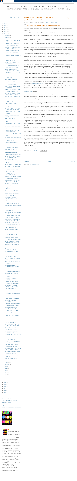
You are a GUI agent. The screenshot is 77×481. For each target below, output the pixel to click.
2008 (5, 386)
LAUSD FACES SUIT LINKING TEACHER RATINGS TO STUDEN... (13, 359)
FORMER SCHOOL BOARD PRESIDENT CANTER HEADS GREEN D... (12, 315)
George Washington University (38, 83)
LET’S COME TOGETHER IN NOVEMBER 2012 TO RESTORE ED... (12, 293)
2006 (5, 390)
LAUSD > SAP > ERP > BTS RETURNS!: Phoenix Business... (12, 146)
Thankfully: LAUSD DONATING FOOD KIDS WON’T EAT (13, 100)
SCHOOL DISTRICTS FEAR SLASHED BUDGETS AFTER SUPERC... (13, 90)
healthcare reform (53, 59)
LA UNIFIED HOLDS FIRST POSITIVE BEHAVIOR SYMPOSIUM (13, 335)
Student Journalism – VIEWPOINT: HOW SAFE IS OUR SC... (12, 131)
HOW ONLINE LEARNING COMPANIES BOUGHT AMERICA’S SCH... (13, 120)
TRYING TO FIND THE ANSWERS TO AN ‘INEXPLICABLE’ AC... (13, 156)
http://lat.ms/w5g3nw (52, 22)
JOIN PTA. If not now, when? (10, 319)
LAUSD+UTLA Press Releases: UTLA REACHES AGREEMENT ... (12, 48)
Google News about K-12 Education (9, 400)
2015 (5, 25)
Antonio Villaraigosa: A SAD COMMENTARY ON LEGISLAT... (12, 69)
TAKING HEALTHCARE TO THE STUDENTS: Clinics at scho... (11, 63)
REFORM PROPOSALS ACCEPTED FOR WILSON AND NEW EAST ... (12, 109)
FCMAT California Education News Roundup (11, 407)
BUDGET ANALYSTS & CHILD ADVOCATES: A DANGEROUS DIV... (13, 270)
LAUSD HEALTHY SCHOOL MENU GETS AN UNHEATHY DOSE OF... (12, 220)
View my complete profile (8, 474)
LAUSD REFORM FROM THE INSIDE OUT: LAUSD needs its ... (12, 59)
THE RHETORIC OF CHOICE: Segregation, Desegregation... (11, 80)
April (6, 374)
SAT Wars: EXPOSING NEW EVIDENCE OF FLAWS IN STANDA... (11, 234)
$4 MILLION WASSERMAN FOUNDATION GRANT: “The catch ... (12, 199)
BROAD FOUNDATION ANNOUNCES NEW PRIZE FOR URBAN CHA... (12, 223)
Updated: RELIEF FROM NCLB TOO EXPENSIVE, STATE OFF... (12, 248)
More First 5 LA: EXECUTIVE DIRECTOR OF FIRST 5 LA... (11, 226)
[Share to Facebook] (45, 151)
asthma (54, 67)
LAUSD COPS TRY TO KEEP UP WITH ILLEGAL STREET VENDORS (13, 304)
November (7, 37)
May (6, 372)
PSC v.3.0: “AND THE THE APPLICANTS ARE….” (10, 139)
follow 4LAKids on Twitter (15, 17)
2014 (5, 27)
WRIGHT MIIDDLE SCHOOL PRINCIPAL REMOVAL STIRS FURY (13, 153)
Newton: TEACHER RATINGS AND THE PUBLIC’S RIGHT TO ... (12, 66)
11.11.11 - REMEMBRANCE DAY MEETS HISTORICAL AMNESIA (12, 241)
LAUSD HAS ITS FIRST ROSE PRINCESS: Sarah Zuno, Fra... (11, 289)
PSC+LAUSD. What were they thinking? (13, 137)
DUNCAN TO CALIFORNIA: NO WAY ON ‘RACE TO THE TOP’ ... (13, 97)
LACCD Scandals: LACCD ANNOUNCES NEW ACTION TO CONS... (12, 266)
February (7, 378)
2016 (5, 23)
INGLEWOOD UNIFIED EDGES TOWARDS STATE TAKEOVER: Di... (13, 238)
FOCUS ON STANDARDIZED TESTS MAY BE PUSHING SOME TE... (12, 255)
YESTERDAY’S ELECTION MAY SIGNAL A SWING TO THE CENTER (11, 275)
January (6, 380)
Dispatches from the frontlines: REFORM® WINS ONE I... (11, 328)
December (7, 35)
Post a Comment (27, 159)
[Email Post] (38, 150)
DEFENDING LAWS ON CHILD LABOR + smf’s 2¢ (11, 76)
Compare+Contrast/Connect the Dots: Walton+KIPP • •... (12, 209)
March (6, 376)
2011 (5, 33)
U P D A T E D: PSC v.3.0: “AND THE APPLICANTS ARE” (12, 124)
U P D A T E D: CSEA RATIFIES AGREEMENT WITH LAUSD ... (12, 345)
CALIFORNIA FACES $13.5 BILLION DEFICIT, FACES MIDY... (12, 170)
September (7, 364)
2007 (5, 388)
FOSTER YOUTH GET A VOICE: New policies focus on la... (12, 342)
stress (32, 79)
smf (10, 429)
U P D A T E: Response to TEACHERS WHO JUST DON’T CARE (12, 73)
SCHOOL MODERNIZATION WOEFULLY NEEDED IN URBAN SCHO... (12, 40)
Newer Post (26, 161)
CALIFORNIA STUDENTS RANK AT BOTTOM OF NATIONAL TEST (12, 325)
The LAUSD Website (6, 402)
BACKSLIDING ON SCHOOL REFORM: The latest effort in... (12, 308)
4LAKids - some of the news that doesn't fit (38, 6)
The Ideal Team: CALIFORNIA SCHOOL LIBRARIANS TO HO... (12, 285)
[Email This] (40, 151)
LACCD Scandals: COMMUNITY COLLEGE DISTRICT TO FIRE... (12, 252)
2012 (5, 31)
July (6, 368)
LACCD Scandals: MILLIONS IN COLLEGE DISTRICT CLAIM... (12, 282)
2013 (5, 29)
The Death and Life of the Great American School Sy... (11, 331)
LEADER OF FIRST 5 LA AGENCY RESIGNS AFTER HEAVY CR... (12, 230)
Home (49, 161)
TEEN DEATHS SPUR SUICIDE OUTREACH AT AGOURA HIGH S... (13, 297)
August (6, 366)
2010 (5, 382)
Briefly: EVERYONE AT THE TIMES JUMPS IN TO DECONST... (12, 167)
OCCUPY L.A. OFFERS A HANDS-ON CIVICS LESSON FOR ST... (12, 83)
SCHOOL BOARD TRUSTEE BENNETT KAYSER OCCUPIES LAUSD (12, 105)
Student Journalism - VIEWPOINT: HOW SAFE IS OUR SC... (12, 143)
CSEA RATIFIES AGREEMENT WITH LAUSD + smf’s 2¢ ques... (12, 352)
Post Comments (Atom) (34, 164)
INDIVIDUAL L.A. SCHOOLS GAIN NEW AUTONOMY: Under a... (12, 51)
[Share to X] (43, 151)
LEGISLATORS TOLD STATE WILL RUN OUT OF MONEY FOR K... (12, 245)
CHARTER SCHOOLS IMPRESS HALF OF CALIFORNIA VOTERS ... (13, 177)
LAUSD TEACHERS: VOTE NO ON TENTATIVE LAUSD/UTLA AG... (12, 44)
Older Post (73, 161)
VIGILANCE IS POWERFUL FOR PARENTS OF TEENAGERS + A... (12, 202)
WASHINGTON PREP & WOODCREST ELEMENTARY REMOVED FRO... (13, 206)
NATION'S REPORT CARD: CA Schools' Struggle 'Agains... (11, 311)
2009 (5, 384)
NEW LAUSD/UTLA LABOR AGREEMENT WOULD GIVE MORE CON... (13, 55)
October (6, 362)
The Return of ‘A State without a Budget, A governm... (11, 184)
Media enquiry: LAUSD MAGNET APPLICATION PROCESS (12, 321)
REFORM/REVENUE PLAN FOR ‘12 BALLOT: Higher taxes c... (12, 301)
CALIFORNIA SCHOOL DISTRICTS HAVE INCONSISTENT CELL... (12, 216)
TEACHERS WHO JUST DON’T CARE (13, 164)
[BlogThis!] (42, 151)
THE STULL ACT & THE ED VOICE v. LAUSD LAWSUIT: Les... (13, 338)
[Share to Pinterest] (46, 151)
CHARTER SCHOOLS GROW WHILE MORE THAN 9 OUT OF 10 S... (12, 93)
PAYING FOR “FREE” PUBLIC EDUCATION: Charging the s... (11, 174)
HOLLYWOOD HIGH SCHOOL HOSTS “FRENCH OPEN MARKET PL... (13, 349)
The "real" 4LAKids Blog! (7, 399)
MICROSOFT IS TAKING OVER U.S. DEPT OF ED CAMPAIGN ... (12, 194)
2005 (5, 392)
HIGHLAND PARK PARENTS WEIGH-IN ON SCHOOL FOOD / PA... (13, 180)
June (6, 370)
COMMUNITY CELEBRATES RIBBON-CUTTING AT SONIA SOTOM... (12, 161)
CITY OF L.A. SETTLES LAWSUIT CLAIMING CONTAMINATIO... (12, 191)
